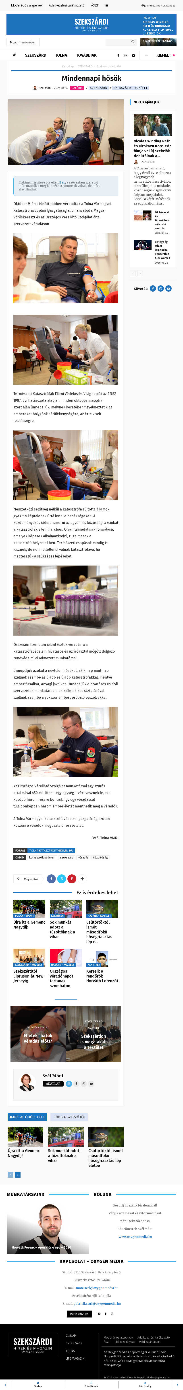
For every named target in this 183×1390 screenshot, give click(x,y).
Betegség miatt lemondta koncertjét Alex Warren (162, 250)
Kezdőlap (68, 66)
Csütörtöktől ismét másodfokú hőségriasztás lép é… (99, 932)
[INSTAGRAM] (112, 1314)
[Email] (69, 1084)
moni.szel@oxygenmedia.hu (97, 1288)
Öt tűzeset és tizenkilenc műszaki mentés (162, 220)
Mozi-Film (150, 18)
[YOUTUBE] (99, 1314)
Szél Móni (53, 1075)
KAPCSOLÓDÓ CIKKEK (27, 1117)
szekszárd (66, 857)
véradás (83, 857)
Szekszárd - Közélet (131, 88)
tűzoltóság (100, 857)
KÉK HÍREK (57, 915)
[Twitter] (61, 878)
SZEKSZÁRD (85, 66)
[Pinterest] (71, 878)
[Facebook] (118, 55)
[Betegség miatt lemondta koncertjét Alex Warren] (143, 245)
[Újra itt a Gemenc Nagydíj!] (29, 909)
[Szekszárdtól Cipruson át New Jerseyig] (29, 958)
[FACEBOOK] (106, 1314)
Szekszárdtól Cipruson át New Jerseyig (28, 976)
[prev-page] (10, 1175)
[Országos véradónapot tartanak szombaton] (66, 958)
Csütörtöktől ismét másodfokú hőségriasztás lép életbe (105, 1158)
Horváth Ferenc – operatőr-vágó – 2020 (41, 1247)
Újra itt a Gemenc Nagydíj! (29, 925)
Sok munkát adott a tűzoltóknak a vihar (62, 929)
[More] (82, 878)
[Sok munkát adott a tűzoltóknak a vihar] (66, 909)
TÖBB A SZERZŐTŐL (69, 1117)
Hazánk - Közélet (99, 915)
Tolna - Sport (24, 915)
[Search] (133, 42)
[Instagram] (125, 55)
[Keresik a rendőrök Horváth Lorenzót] (102, 958)
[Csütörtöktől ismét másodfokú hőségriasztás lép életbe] (102, 909)
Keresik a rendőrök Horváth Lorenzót (102, 976)
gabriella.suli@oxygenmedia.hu (97, 1304)
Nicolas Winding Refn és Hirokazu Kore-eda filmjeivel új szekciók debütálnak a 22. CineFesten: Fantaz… (158, 31)
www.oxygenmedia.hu (135, 1237)
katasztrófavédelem (42, 857)
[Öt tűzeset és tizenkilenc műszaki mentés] (143, 215)
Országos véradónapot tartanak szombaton (61, 978)
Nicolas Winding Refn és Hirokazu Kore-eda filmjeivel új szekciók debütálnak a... (153, 148)
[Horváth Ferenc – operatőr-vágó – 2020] (48, 1228)
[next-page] (18, 1175)
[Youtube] (133, 55)
